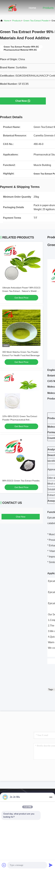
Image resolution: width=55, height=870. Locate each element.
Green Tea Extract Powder (36, 20)
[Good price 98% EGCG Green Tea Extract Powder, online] (21, 456)
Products (48, 7)
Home (32, 7)
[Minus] (51, 797)
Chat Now (21, 101)
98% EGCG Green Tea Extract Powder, (21, 480)
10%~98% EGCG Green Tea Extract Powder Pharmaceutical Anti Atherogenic (19, 419)
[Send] (50, 865)
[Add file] (4, 865)
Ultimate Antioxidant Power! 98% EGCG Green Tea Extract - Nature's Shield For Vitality (21, 291)
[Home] (12, 7)
